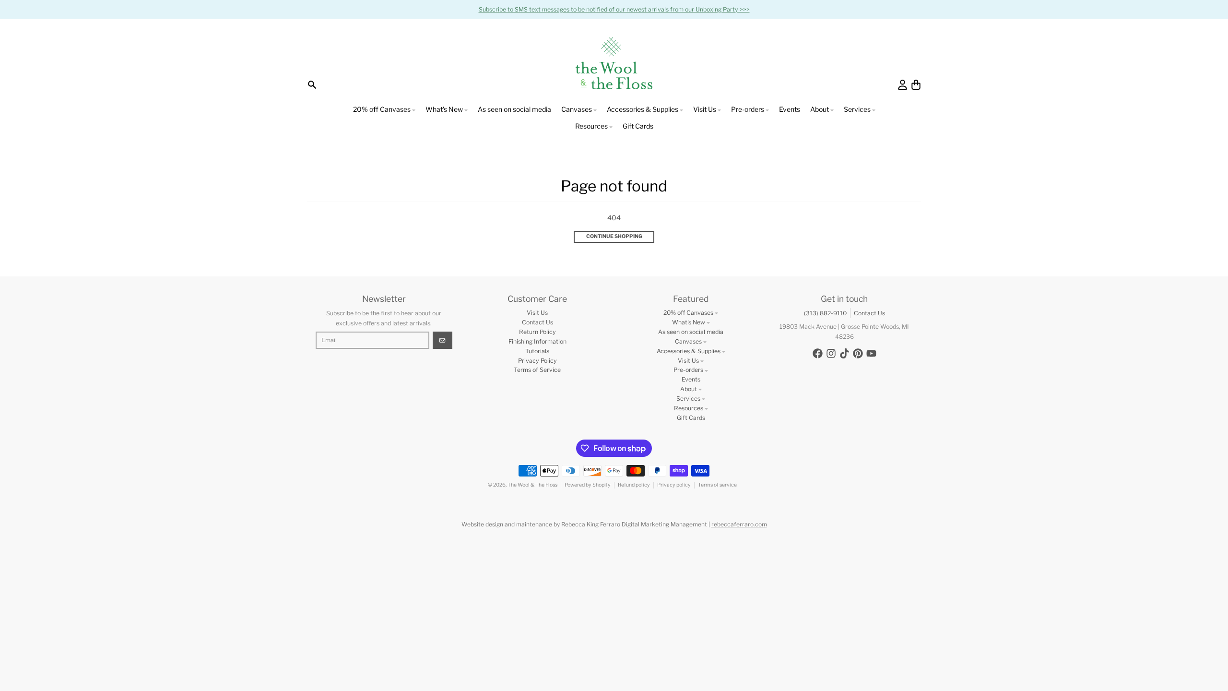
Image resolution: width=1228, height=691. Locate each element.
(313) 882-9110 (825, 313)
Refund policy (634, 485)
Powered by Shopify (588, 485)
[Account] (902, 85)
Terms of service (717, 485)
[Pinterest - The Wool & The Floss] (858, 353)
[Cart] (916, 85)
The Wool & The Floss (532, 485)
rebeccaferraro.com (739, 524)
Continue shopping (614, 236)
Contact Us (869, 313)
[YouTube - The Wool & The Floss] (871, 353)
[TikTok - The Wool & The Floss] (844, 353)
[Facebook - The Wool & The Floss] (818, 353)
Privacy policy (674, 485)
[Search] (312, 85)
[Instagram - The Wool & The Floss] (831, 353)
